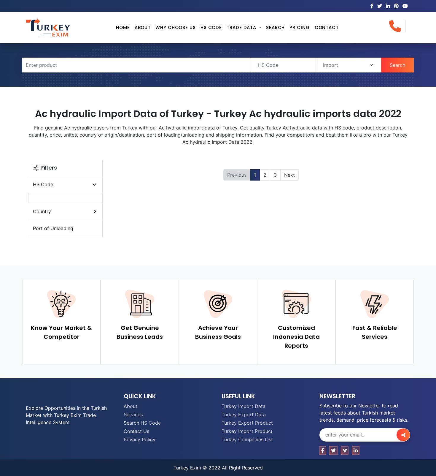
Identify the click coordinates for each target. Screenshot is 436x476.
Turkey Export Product (247, 423)
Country (42, 211)
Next (289, 175)
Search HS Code (142, 423)
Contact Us (136, 431)
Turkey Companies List (247, 439)
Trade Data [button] (242, 27)
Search (275, 27)
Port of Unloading (53, 228)
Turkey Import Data (243, 406)
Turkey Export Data (244, 415)
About (143, 27)
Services (133, 415)
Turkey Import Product (247, 431)
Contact (327, 27)
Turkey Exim (187, 468)
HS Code (211, 27)
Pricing (299, 27)
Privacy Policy (139, 439)
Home (123, 27)
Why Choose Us (175, 27)
